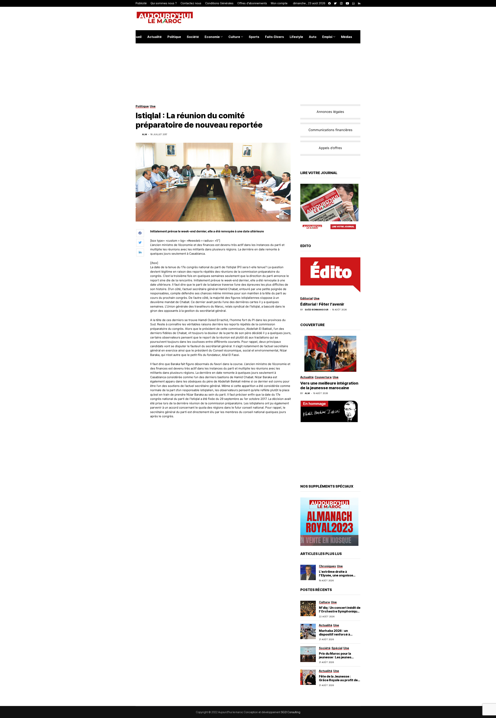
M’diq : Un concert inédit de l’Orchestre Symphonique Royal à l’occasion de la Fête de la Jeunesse (339, 613)
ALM (144, 134)
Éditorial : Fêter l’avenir (322, 304)
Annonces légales (330, 112)
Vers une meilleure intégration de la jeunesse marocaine (329, 385)
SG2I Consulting (290, 712)
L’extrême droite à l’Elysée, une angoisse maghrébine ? (336, 575)
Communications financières (330, 130)
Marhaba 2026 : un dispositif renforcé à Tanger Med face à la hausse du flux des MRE (337, 636)
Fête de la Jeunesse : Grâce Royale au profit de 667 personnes (338, 680)
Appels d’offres (330, 148)
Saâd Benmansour (317, 309)
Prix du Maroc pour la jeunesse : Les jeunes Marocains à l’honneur (336, 657)
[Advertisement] (220, 432)
